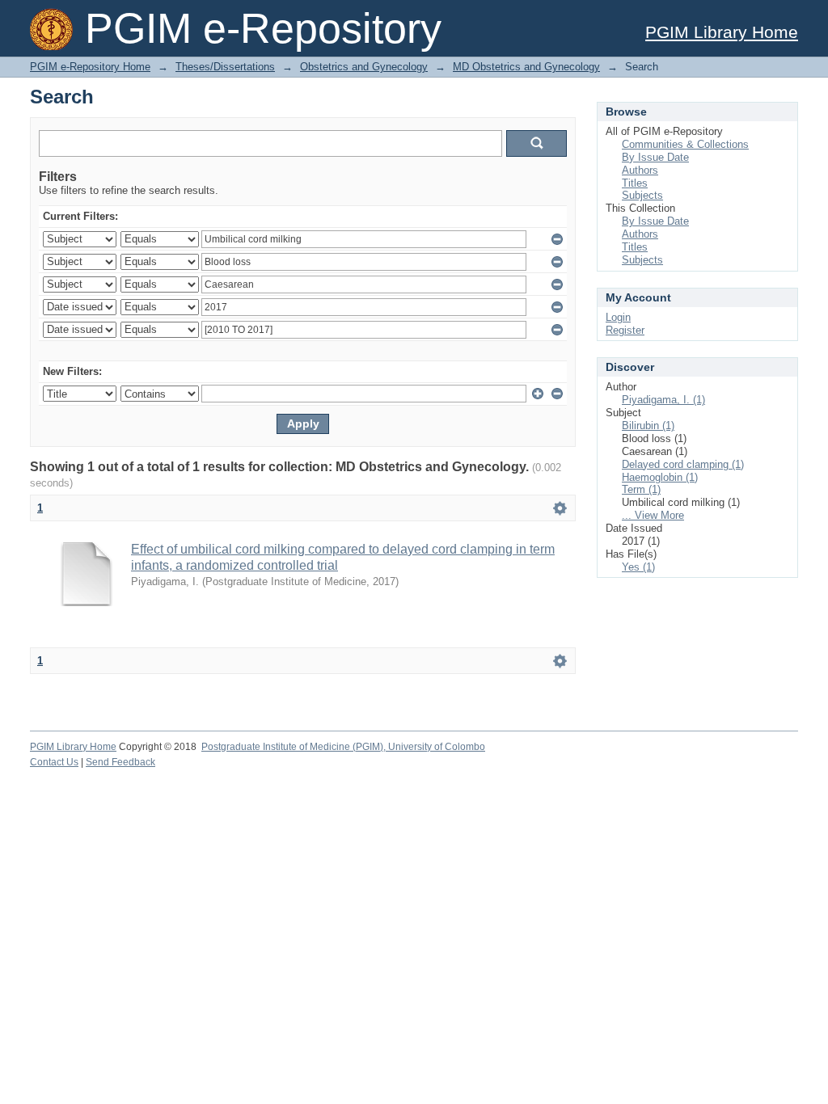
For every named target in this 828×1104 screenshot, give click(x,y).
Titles (635, 183)
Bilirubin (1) (648, 425)
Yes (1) (638, 567)
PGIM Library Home (721, 32)
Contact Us (54, 762)
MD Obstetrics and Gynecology (526, 67)
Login (618, 317)
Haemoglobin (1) (660, 477)
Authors (640, 170)
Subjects (642, 195)
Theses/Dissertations (225, 67)
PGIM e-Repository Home (90, 67)
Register (625, 330)
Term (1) (641, 489)
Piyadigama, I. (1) (663, 400)
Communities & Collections (685, 144)
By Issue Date (655, 157)
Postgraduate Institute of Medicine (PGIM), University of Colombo (343, 746)
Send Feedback (120, 762)
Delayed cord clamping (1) (683, 464)
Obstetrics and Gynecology (364, 67)
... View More (653, 515)
